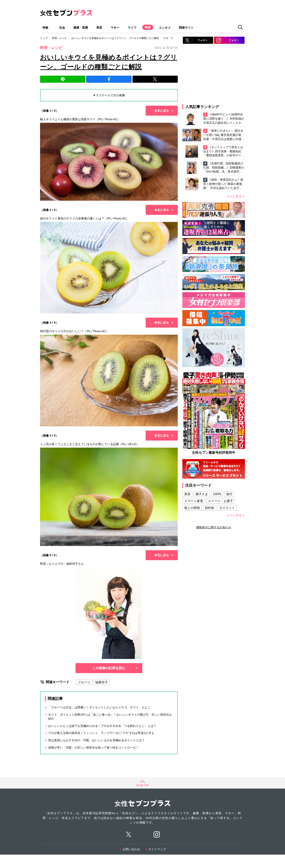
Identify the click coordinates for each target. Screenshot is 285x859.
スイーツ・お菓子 (220, 501)
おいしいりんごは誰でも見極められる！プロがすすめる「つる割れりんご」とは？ (102, 726)
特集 (45, 27)
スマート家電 (193, 501)
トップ (44, 38)
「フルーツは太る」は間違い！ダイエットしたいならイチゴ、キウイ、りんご (99, 707)
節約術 (209, 508)
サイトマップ (157, 849)
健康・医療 (80, 27)
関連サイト (186, 27)
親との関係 (192, 508)
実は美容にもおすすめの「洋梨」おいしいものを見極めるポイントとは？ (96, 740)
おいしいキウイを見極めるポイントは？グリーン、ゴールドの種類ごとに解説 (115, 38)
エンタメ (165, 27)
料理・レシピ (59, 38)
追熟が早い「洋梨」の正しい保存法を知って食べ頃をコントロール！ (93, 747)
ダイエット (227, 508)
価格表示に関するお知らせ (213, 527)
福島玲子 (101, 682)
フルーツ (84, 682)
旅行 (229, 494)
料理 (148, 27)
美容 (99, 27)
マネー (115, 27)
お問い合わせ (131, 849)
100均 (217, 494)
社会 (62, 27)
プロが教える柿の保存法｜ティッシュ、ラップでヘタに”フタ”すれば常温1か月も (101, 733)
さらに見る (234, 196)
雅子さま (201, 494)
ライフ (132, 27)
